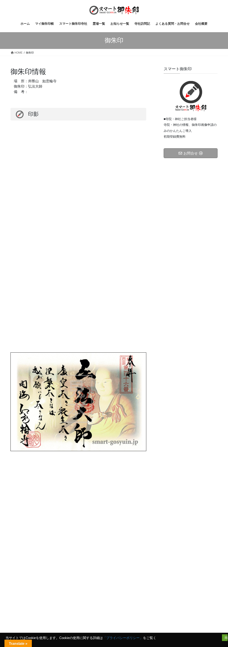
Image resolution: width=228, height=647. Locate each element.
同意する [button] (226, 637)
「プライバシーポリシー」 (123, 638)
